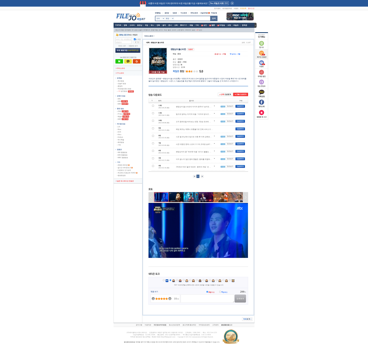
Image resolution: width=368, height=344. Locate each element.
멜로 (169, 30)
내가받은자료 (227, 8)
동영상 (139, 25)
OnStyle (120, 137)
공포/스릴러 (138, 30)
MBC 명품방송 (122, 157)
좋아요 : (221, 54)
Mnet (119, 129)
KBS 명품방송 (122, 155)
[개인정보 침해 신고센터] (261, 118)
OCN (119, 132)
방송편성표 (121, 175)
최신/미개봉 (119, 30)
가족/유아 (188, 30)
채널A (119, 116)
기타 (197, 25)
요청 (229, 25)
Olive (119, 134)
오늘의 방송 (121, 83)
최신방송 (120, 81)
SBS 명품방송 (122, 152)
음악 (164, 25)
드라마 (132, 25)
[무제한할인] (261, 78)
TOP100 (118, 25)
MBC (119, 104)
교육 (176, 25)
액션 (165, 30)
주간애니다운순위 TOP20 (126, 173)
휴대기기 (183, 25)
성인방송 (123, 91)
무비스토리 (121, 68)
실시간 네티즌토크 (124, 167)
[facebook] (261, 108)
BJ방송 (222, 25)
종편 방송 (120, 108)
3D (133, 30)
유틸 (191, 25)
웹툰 (213, 25)
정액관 (244, 25)
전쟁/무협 (154, 30)
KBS (119, 101)
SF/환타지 (146, 30)
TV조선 (120, 114)
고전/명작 (180, 30)
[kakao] (261, 98)
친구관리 (217, 8)
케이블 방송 (121, 124)
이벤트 (236, 8)
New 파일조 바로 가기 (219, 3)
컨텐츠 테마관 (122, 165)
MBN (119, 119)
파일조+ (236, 25)
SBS (118, 99)
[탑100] (261, 49)
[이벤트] (261, 68)
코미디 (160, 30)
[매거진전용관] (261, 59)
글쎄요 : (235, 54)
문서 (170, 25)
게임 (146, 25)
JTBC (119, 111)
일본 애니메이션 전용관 (125, 181)
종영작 (119, 86)
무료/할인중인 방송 (124, 89)
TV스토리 (120, 73)
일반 (193, 30)
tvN (118, 127)
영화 (125, 25)
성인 (205, 25)
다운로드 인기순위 (124, 170)
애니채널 (120, 140)
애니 (152, 25)
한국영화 (127, 30)
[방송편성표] (261, 88)
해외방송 (120, 142)
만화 (158, 25)
